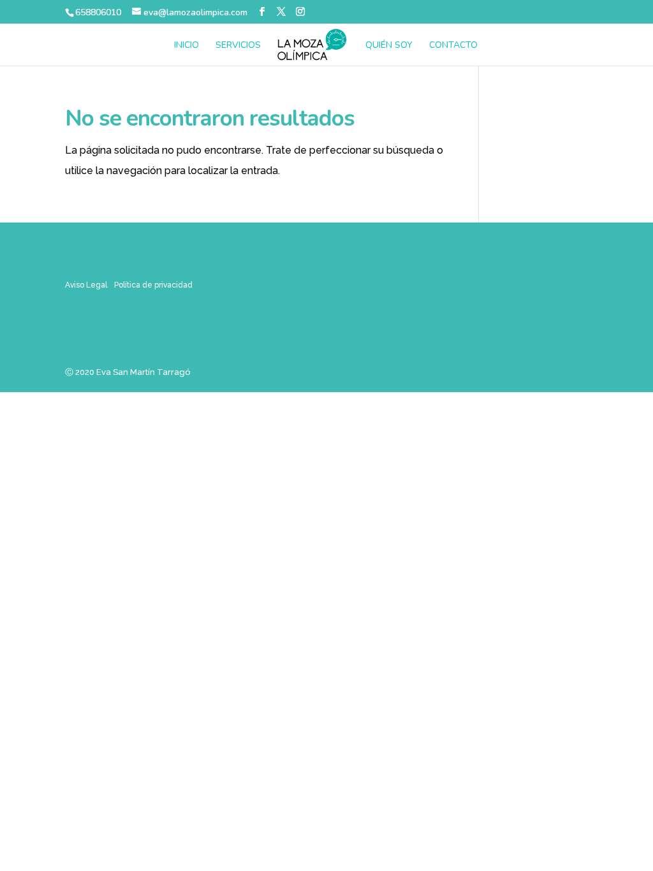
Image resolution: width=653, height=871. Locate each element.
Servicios (238, 46)
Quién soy (389, 46)
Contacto (453, 46)
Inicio (186, 46)
